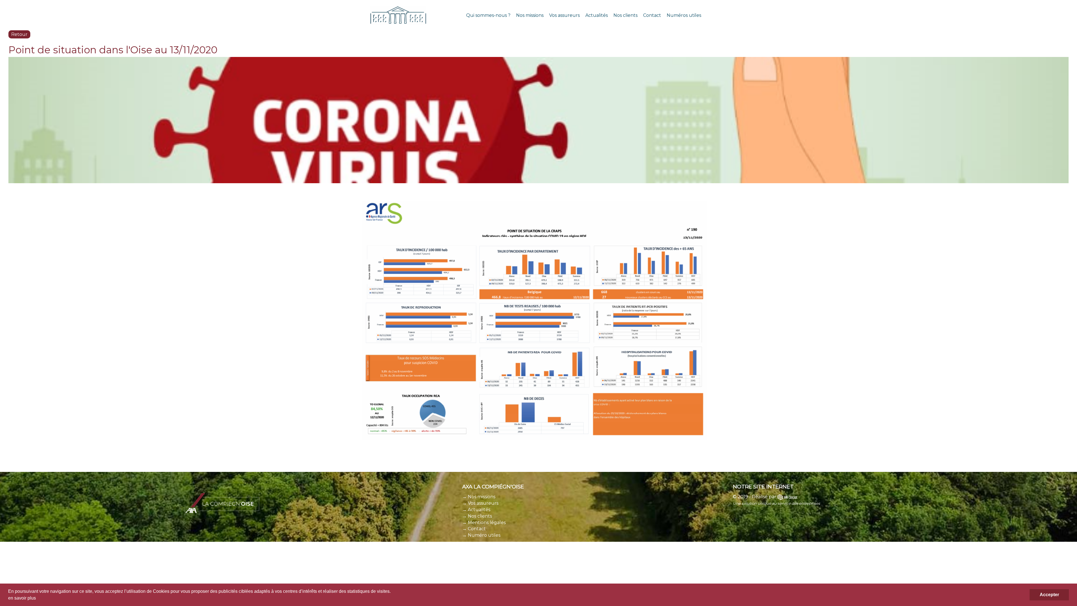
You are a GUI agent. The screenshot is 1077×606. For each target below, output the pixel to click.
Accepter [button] (1049, 594)
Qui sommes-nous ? (488, 15)
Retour (19, 34)
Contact (652, 15)
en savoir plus (22, 598)
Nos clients (625, 15)
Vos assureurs (564, 15)
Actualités (596, 15)
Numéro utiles (484, 535)
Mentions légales (487, 522)
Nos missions (530, 15)
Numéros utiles (684, 15)
